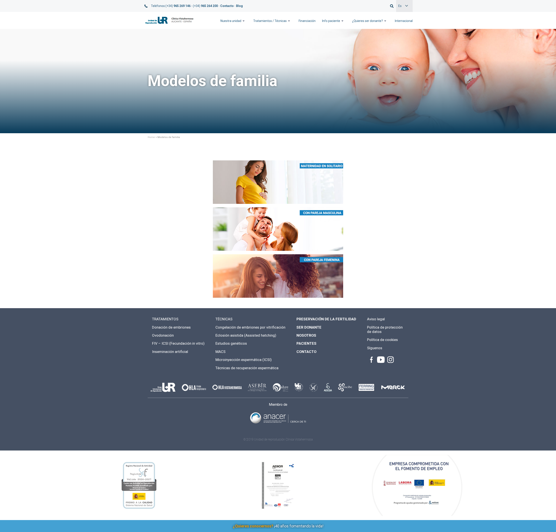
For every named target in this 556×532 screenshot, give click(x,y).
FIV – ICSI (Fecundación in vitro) (178, 343)
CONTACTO (306, 351)
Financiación (307, 21)
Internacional (404, 21)
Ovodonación (163, 335)
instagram (390, 359)
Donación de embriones (171, 327)
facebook (371, 359)
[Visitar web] (278, 418)
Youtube (380, 359)
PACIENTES (306, 343)
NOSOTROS (306, 335)
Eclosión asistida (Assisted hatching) (245, 335)
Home (151, 137)
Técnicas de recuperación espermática (246, 368)
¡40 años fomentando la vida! (278, 526)
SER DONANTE (308, 327)
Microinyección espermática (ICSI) (243, 359)
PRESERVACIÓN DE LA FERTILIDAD (326, 319)
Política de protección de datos (385, 329)
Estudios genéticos (231, 343)
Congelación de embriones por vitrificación (250, 327)
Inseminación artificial (170, 351)
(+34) (177, 6)
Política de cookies (382, 339)
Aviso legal (376, 319)
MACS (220, 351)
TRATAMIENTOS (165, 319)
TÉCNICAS (223, 319)
